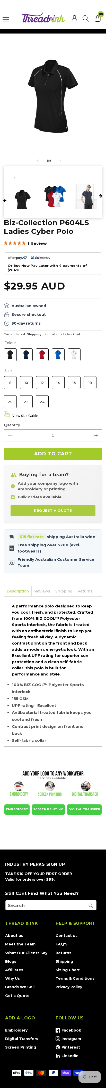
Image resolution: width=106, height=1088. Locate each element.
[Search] (90, 905)
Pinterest (68, 1048)
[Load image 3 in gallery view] (87, 196)
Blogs (10, 961)
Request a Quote (53, 510)
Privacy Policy (69, 987)
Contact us (66, 935)
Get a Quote (17, 995)
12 (42, 380)
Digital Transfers (21, 1038)
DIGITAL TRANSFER (84, 809)
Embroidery (16, 1030)
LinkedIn (67, 1056)
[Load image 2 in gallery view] (55, 196)
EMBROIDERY (17, 809)
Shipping (34, 334)
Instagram (68, 1039)
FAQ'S (62, 944)
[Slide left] (37, 160)
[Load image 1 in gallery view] (22, 196)
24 (42, 399)
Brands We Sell (19, 987)
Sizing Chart (68, 970)
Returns (85, 591)
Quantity (12, 425)
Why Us (12, 978)
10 (26, 380)
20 (10, 399)
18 (90, 380)
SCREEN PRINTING (48, 809)
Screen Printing (20, 1047)
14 (58, 380)
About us (14, 935)
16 (74, 380)
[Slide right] (60, 160)
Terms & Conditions (75, 978)
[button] (85, 18)
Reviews (42, 591)
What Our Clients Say (26, 953)
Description (18, 591)
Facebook (68, 1031)
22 (26, 399)
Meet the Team (20, 944)
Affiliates (14, 970)
